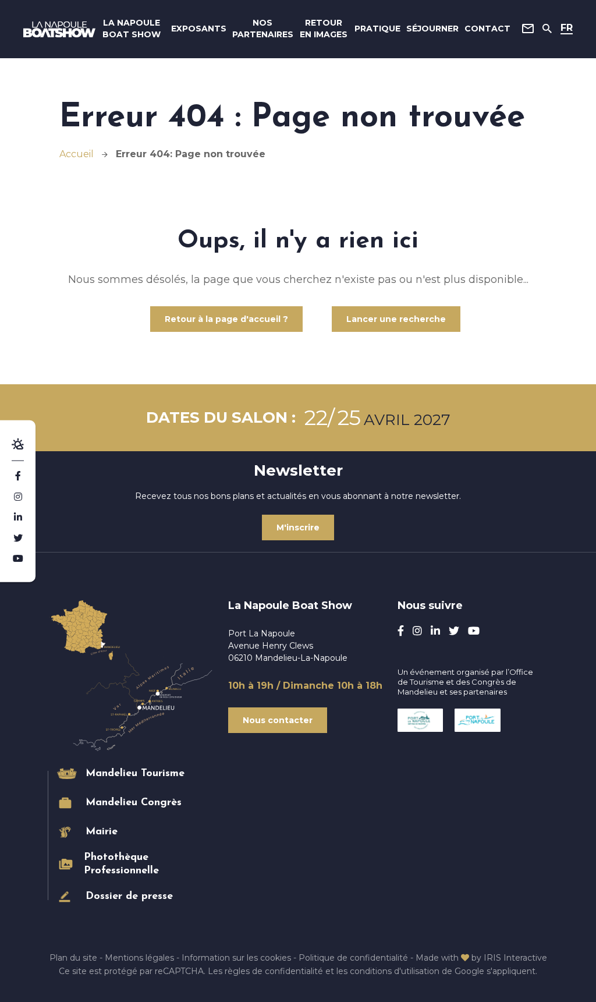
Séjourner (432, 28)
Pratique (377, 28)
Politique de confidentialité (353, 958)
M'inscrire (298, 527)
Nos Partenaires (262, 28)
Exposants (198, 28)
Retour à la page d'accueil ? (226, 319)
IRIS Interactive (515, 958)
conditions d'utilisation (394, 971)
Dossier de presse (129, 896)
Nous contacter (278, 720)
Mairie (102, 832)
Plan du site (73, 958)
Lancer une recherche (396, 319)
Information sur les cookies (236, 958)
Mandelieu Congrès (134, 803)
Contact (487, 28)
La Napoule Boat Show (131, 28)
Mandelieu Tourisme (135, 774)
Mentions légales (139, 958)
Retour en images (323, 28)
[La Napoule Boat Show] (59, 29)
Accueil (76, 154)
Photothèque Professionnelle (121, 864)
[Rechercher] (547, 29)
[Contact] (528, 29)
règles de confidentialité (274, 971)
